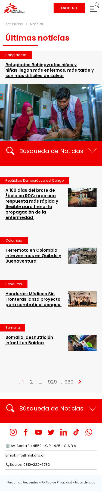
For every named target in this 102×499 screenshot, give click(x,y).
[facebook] (26, 432)
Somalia (12, 327)
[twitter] (51, 432)
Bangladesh (15, 55)
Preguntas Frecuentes (22, 482)
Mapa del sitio (85, 482)
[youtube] (38, 432)
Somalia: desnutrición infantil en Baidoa (29, 340)
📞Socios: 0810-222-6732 (27, 464)
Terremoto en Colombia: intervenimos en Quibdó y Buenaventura (33, 255)
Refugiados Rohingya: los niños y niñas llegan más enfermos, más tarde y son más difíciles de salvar (49, 70)
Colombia (13, 240)
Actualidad (14, 24)
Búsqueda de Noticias (51, 151)
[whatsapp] (88, 432)
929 (52, 381)
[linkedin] (63, 432)
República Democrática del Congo (34, 180)
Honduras (13, 284)
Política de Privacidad (56, 482)
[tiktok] (76, 432)
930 (68, 381)
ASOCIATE (69, 8)
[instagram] (13, 432)
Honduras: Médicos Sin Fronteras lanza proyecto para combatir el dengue (33, 299)
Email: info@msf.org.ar (25, 455)
